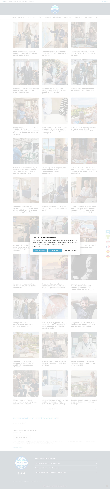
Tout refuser (54, 250)
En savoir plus (36, 246)
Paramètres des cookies (70, 250)
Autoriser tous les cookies (40, 250)
